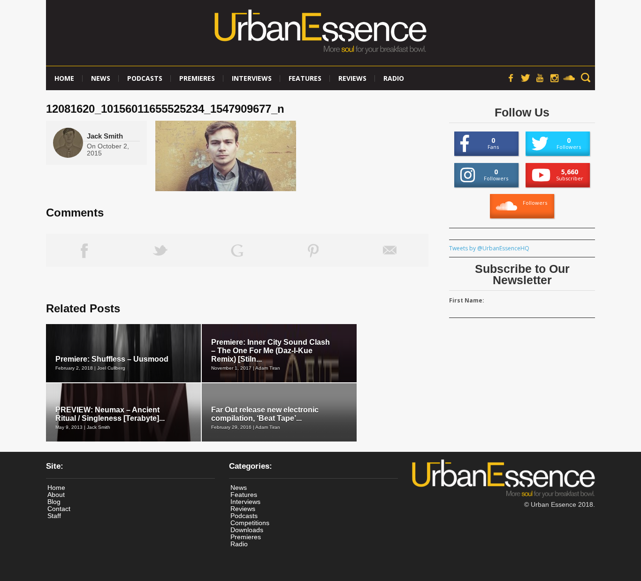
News (100, 78)
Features (305, 78)
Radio (393, 78)
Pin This (313, 250)
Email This (390, 250)
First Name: (466, 300)
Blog (54, 501)
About (56, 494)
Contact (58, 508)
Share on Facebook (84, 250)
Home (64, 78)
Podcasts (144, 78)
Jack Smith (105, 136)
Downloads (246, 530)
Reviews (352, 78)
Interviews (252, 78)
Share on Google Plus (237, 250)
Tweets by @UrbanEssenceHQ (489, 248)
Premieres (197, 78)
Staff (54, 515)
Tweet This (160, 250)
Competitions (249, 523)
